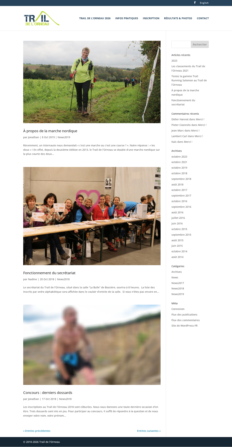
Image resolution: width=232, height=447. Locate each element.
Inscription (151, 18)
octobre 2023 (179, 156)
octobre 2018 (179, 173)
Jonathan (33, 137)
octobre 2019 (179, 167)
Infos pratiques (126, 18)
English (204, 3)
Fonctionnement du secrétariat (49, 272)
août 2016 (177, 212)
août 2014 (177, 257)
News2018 (63, 279)
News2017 (177, 283)
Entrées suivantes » (149, 431)
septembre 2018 (181, 179)
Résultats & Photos (178, 18)
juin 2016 (177, 223)
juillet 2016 (178, 218)
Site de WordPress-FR (184, 325)
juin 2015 (177, 245)
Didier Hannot (179, 119)
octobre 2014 (179, 251)
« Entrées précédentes (36, 431)
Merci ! (200, 119)
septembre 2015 (181, 234)
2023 (174, 60)
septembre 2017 (181, 195)
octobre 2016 (179, 201)
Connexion (178, 309)
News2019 (64, 137)
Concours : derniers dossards (47, 392)
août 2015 (177, 240)
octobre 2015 (179, 229)
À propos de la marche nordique (50, 130)
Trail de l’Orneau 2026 (95, 18)
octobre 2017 (179, 190)
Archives (176, 271)
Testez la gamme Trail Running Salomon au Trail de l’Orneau (189, 80)
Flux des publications (184, 314)
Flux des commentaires (185, 320)
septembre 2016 (181, 206)
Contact (203, 18)
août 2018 (177, 184)
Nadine (32, 279)
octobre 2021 (179, 162)
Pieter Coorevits (181, 125)
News (174, 277)
